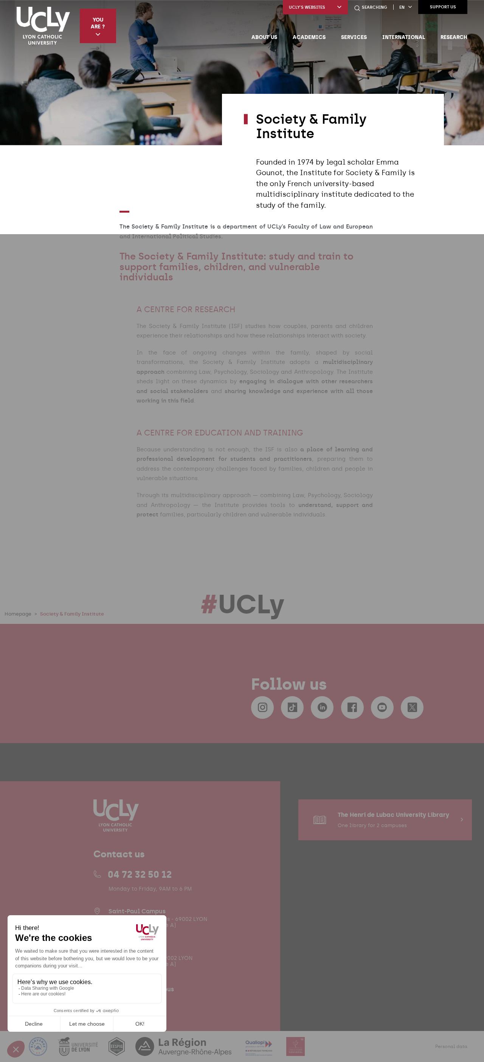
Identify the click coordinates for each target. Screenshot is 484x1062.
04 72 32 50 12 (140, 874)
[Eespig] (117, 1051)
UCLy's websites (307, 7)
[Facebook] (352, 707)
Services (354, 37)
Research (454, 37)
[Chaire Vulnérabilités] (296, 1051)
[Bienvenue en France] (39, 1051)
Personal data (451, 1046)
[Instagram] (262, 707)
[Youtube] (382, 707)
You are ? (98, 23)
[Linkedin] (322, 707)
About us (264, 37)
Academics (309, 37)
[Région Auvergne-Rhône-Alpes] (184, 1051)
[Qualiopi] (259, 1051)
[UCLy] (43, 26)
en (402, 7)
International (403, 37)
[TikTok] (292, 707)
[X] (412, 707)
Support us (443, 7)
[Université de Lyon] (78, 1051)
